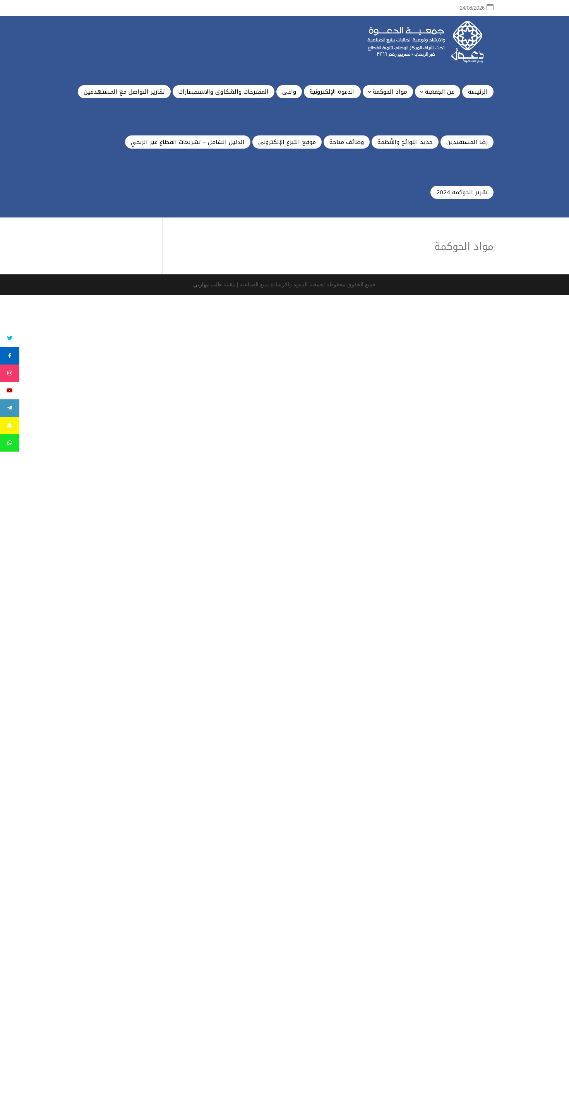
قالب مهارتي (207, 284)
